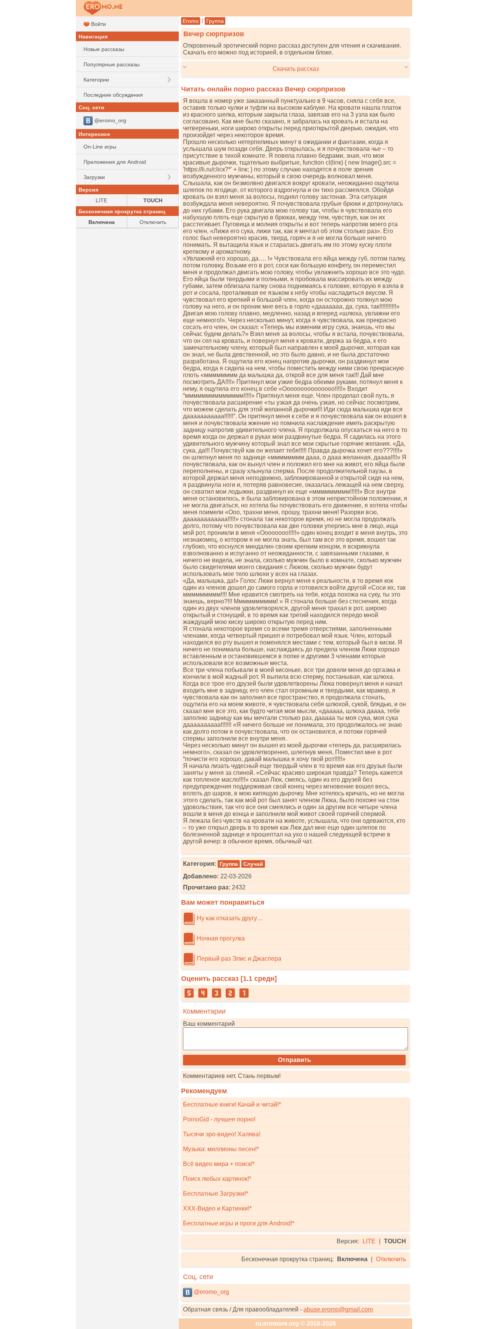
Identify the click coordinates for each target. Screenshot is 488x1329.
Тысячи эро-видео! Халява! (221, 1134)
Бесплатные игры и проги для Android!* (238, 1223)
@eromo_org (210, 1292)
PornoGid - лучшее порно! (219, 1119)
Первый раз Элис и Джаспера (238, 958)
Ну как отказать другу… (229, 918)
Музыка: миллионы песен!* (221, 1149)
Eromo (191, 21)
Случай (253, 864)
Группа (215, 21)
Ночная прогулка (220, 938)
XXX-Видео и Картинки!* (217, 1208)
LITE (369, 1241)
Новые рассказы (103, 49)
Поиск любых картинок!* (217, 1178)
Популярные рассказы (111, 64)
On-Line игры (99, 147)
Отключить (391, 1259)
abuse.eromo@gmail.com (338, 1309)
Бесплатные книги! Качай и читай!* (232, 1104)
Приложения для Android (114, 162)
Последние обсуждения (113, 95)
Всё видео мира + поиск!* (219, 1164)
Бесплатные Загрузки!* (215, 1193)
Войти (98, 24)
